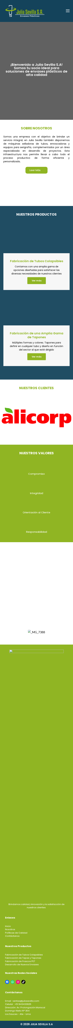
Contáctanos (12, 936)
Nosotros (10, 929)
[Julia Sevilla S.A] (25, 11)
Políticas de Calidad (16, 932)
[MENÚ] (67, 11)
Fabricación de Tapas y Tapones (23, 958)
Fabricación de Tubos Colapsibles (24, 954)
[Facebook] (7, 982)
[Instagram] (18, 982)
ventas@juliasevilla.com (26, 1001)
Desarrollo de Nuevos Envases (22, 964)
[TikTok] (23, 982)
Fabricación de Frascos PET (20, 961)
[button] (36, 170)
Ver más (36, 280)
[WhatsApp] (13, 982)
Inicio (8, 926)
